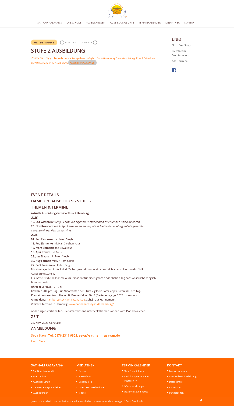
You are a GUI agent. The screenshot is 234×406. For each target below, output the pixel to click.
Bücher (82, 370)
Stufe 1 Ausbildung (134, 370)
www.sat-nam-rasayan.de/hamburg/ (91, 304)
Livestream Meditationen (92, 387)
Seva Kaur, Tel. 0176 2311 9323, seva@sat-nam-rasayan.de (75, 335)
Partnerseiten (176, 392)
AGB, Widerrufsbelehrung (183, 376)
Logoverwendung (178, 370)
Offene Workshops (134, 386)
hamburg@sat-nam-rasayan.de (66, 299)
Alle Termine (180, 61)
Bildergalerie (85, 381)
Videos (82, 392)
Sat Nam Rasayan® (43, 370)
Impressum (175, 387)
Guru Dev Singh (181, 45)
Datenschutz (176, 381)
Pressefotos (85, 376)
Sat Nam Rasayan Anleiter (47, 387)
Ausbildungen (40, 392)
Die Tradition (40, 376)
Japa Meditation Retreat (136, 391)
